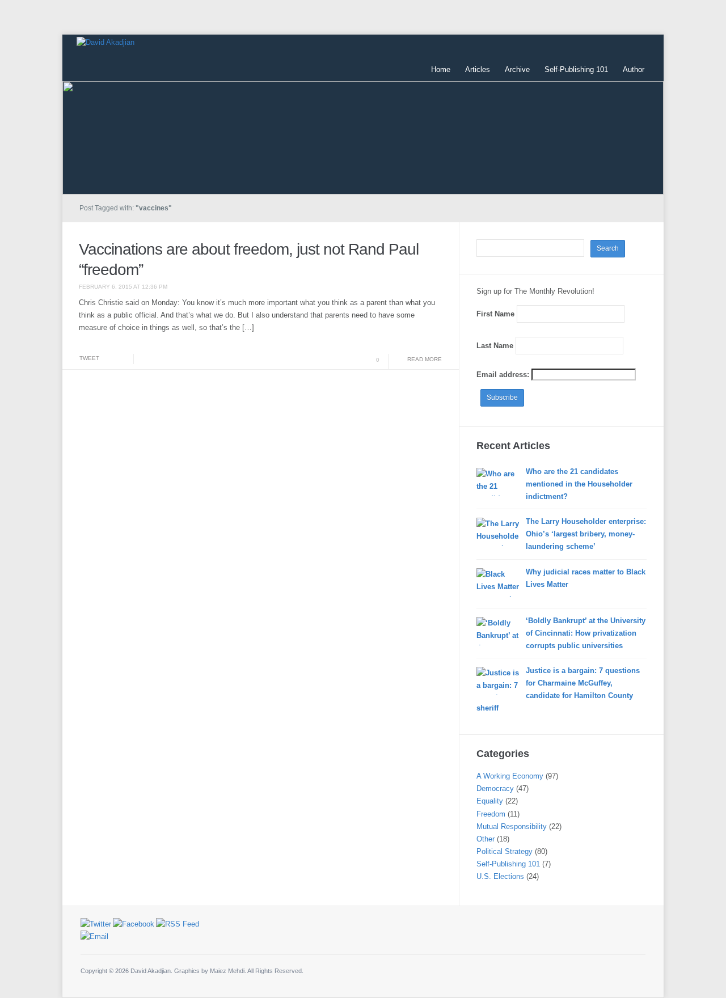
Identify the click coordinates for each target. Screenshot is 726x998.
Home (440, 69)
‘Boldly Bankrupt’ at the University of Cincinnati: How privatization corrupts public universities (585, 633)
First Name (495, 314)
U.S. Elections (500, 876)
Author (633, 69)
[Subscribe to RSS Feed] (177, 923)
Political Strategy (504, 851)
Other (485, 839)
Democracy (495, 788)
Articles (477, 69)
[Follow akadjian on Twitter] (96, 923)
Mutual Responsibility (511, 826)
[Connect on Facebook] (133, 923)
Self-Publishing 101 (576, 69)
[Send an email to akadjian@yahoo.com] (94, 936)
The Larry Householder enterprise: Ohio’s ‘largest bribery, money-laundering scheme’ (586, 534)
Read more (424, 359)
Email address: (503, 374)
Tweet (89, 358)
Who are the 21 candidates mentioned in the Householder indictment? (579, 484)
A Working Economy (509, 776)
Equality (489, 801)
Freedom (490, 814)
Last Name (494, 345)
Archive (517, 69)
